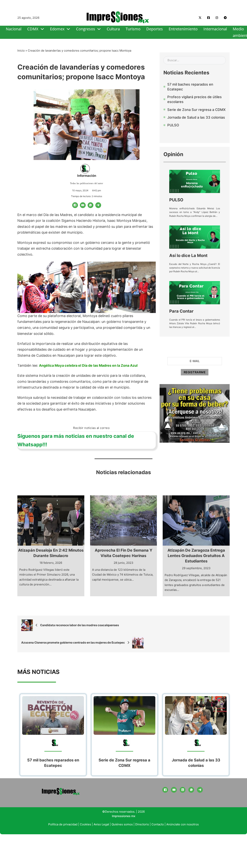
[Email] (83, 205)
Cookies (85, 824)
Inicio (21, 50)
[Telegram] (98, 205)
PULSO (176, 199)
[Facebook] (75, 205)
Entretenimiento (183, 28)
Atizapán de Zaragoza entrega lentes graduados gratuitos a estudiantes (196, 555)
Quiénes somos (122, 824)
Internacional (215, 28)
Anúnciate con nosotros (182, 824)
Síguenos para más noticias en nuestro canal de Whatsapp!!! (75, 440)
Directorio (142, 824)
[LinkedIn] (182, 790)
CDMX (32, 28)
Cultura (113, 28)
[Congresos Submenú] (99, 29)
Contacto (157, 824)
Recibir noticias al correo (91, 428)
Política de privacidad (62, 824)
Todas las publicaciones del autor (86, 183)
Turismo (133, 28)
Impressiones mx (123, 816)
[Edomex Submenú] (68, 29)
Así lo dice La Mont (188, 255)
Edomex (57, 28)
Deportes (154, 28)
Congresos (85, 28)
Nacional (13, 28)
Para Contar (181, 311)
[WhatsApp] (90, 205)
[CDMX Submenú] (42, 29)
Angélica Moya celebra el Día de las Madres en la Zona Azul (88, 365)
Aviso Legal (101, 824)
